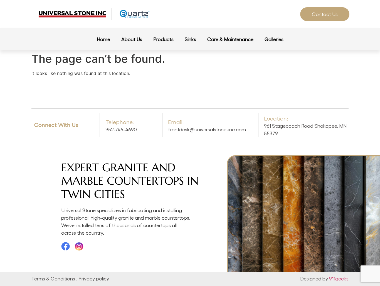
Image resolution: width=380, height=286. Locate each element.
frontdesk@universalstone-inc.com (207, 129)
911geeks (339, 278)
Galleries (274, 39)
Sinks (190, 39)
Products (163, 39)
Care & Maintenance (230, 39)
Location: (276, 118)
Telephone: (119, 122)
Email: (176, 122)
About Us (131, 39)
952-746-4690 (121, 129)
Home (103, 39)
